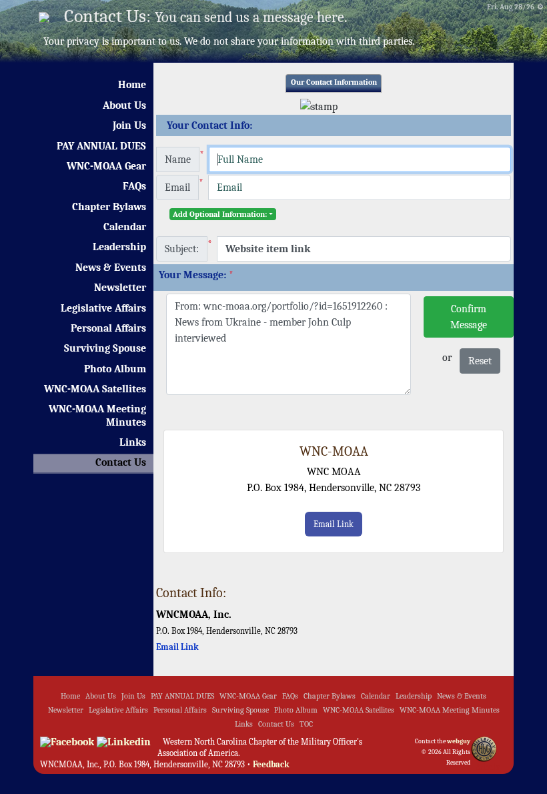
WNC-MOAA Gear (106, 166)
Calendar (124, 227)
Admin (488, 767)
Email (177, 187)
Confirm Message (468, 317)
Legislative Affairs (103, 308)
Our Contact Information (334, 82)
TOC (306, 724)
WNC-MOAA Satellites (95, 389)
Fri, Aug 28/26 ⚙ (515, 7)
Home (132, 85)
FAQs (134, 186)
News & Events (110, 268)
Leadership (119, 247)
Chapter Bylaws (109, 207)
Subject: (182, 249)
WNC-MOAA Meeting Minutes (97, 415)
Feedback (271, 764)
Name (178, 159)
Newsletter (120, 288)
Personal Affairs (108, 328)
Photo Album (115, 369)
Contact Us (120, 462)
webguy (458, 741)
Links (132, 442)
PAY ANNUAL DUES (101, 146)
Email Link (334, 524)
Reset (480, 361)
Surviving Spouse (105, 348)
